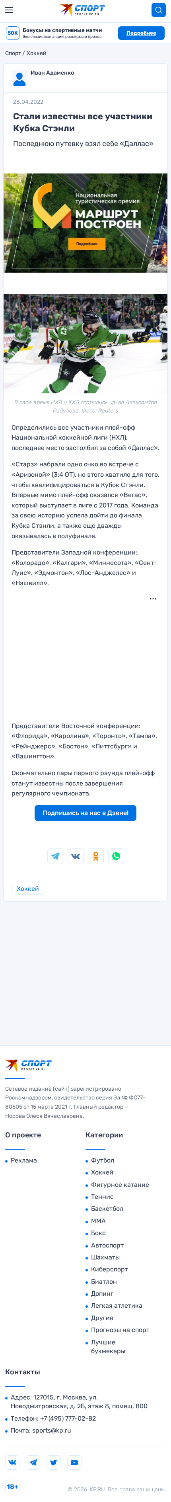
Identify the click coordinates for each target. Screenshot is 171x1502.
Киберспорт (109, 1269)
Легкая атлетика (116, 1305)
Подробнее (141, 33)
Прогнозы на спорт (120, 1330)
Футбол (102, 1160)
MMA (98, 1221)
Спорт (13, 53)
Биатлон (104, 1281)
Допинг (102, 1293)
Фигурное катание (120, 1184)
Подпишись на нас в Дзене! (85, 813)
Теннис (102, 1196)
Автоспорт (107, 1245)
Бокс (98, 1233)
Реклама (24, 1160)
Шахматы (105, 1257)
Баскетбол (107, 1208)
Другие (102, 1318)
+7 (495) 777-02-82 (68, 1418)
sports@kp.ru (51, 1430)
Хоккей (37, 53)
